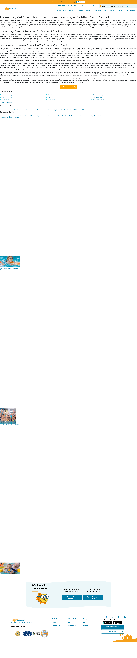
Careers (54, 622)
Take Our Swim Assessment (71, 597)
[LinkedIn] (125, 617)
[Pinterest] (118, 617)
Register (80, 2)
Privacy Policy (72, 619)
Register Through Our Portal (93, 597)
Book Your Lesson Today (68, 87)
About (70, 622)
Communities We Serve (100, 11)
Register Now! (131, 11)
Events (84, 5)
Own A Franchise (75, 5)
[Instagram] (106, 617)
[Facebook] (100, 617)
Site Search (112, 631)
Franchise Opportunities (112, 627)
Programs (86, 619)
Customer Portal (91, 5)
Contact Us (56, 626)
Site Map (86, 626)
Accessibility (72, 626)
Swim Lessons (57, 619)
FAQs (85, 622)
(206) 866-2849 (63, 6)
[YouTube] (112, 617)
